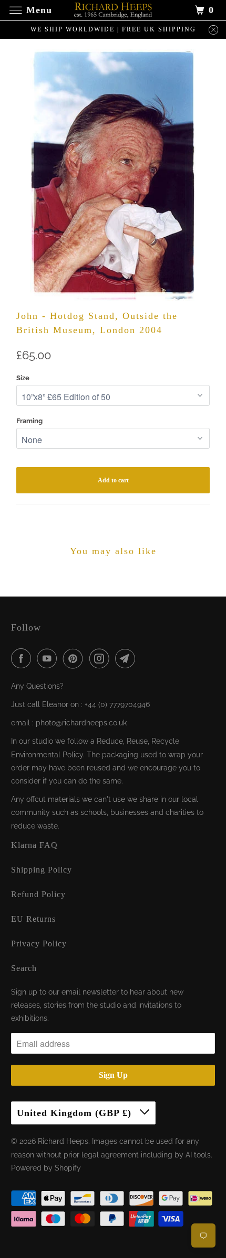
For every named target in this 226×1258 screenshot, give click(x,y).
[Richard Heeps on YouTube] (49, 658)
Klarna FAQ (34, 845)
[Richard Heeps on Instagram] (101, 658)
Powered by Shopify (46, 1168)
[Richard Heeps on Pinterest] (75, 658)
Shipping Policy (41, 869)
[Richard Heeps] (113, 10)
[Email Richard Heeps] (127, 658)
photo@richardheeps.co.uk (81, 723)
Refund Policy (38, 894)
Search (24, 968)
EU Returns (33, 918)
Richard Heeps (63, 1141)
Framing (29, 421)
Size (22, 378)
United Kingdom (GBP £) (76, 1113)
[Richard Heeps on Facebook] (23, 658)
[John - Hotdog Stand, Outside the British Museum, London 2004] (113, 175)
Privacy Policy (39, 943)
